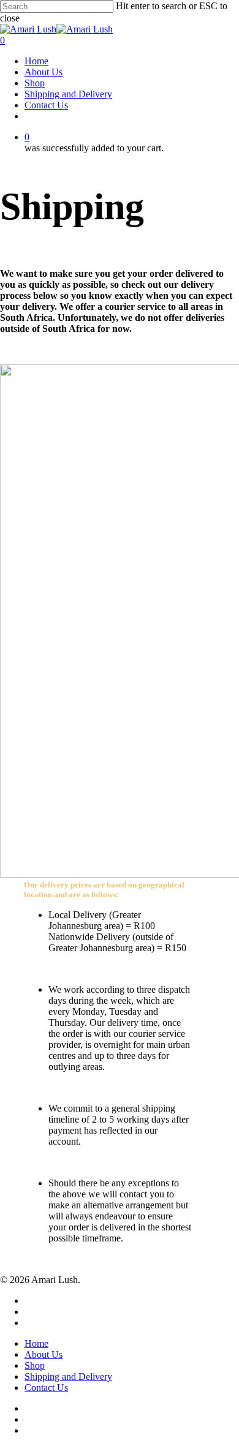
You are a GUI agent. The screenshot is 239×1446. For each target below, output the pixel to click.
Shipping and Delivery (68, 1376)
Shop (35, 1365)
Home (36, 1343)
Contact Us (46, 1387)
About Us (44, 1354)
